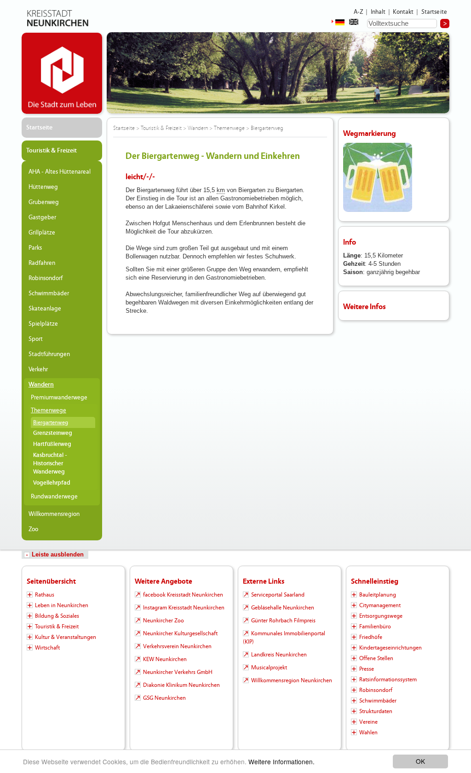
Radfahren (42, 263)
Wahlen (368, 732)
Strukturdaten (375, 711)
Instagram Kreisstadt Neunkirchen (183, 607)
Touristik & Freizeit (51, 150)
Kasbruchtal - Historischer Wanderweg (50, 463)
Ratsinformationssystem (388, 679)
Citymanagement (380, 605)
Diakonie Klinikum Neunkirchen (181, 685)
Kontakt (403, 12)
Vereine (368, 722)
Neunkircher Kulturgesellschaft (180, 633)
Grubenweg (44, 202)
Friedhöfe (370, 637)
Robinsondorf (46, 278)
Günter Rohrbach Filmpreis (283, 620)
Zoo (33, 529)
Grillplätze (42, 232)
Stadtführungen (49, 354)
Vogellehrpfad (51, 483)
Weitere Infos (364, 306)
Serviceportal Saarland (277, 594)
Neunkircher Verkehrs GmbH (178, 672)
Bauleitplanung (377, 594)
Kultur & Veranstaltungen (65, 637)
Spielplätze (43, 324)
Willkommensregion (54, 514)
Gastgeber (42, 217)
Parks (35, 248)
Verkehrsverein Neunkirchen (177, 646)
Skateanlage (45, 308)
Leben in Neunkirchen (61, 605)
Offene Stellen (376, 658)
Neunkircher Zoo (163, 620)
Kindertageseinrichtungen (390, 647)
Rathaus (44, 594)
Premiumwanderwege (59, 397)
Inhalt (378, 12)
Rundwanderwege (54, 496)
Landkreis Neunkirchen (279, 654)
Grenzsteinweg (52, 433)
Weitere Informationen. (281, 761)
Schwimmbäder (49, 293)
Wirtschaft (47, 647)
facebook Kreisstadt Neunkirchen (183, 594)
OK (420, 761)
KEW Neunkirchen (165, 659)
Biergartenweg (50, 422)
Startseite (434, 12)
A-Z (358, 12)
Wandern (41, 384)
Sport (36, 339)
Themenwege (48, 410)
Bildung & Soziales (57, 616)
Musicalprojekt (269, 667)
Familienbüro (375, 626)
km (221, 190)
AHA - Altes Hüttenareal (60, 172)
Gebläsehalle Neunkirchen (282, 607)
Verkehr (38, 369)
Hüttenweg (43, 187)
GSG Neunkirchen (164, 698)
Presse (366, 669)
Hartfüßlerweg (52, 444)
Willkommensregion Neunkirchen (291, 680)
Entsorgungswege (380, 616)
